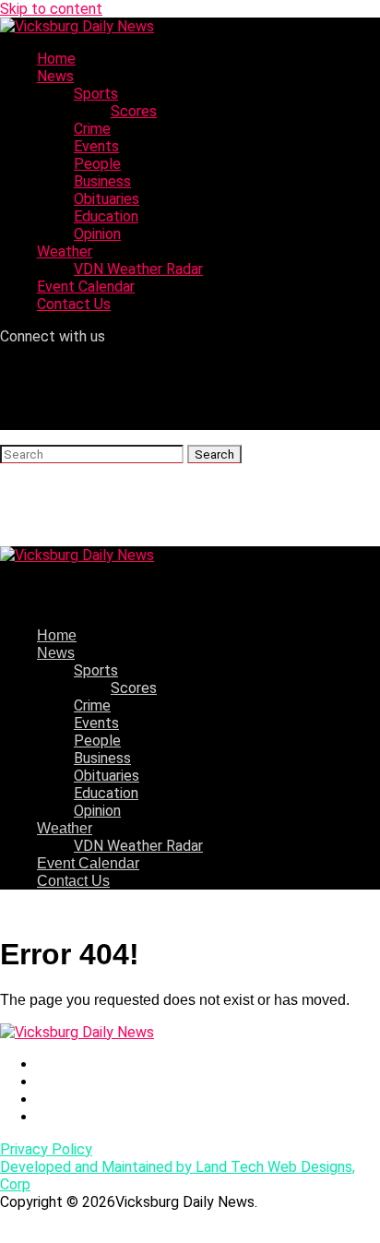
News (55, 76)
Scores (134, 111)
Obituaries (106, 199)
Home (56, 58)
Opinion (97, 234)
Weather (64, 251)
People (97, 164)
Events (96, 146)
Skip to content (51, 9)
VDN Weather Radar (138, 269)
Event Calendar (86, 286)
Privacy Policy (46, 1149)
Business (102, 181)
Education (106, 216)
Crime (92, 128)
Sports (96, 93)
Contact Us (74, 304)
